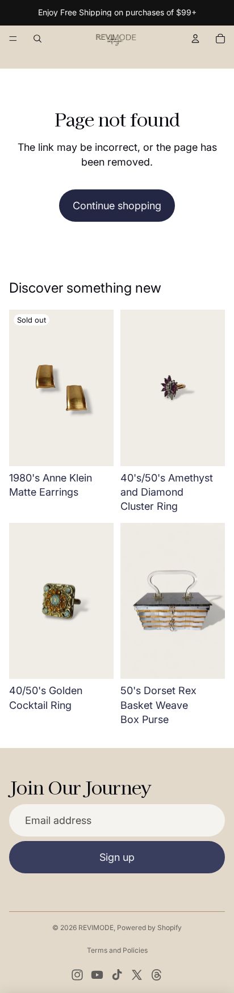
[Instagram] (77, 975)
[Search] (37, 38)
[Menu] (13, 39)
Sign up (117, 857)
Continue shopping (117, 206)
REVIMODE (96, 927)
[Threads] (157, 975)
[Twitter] (137, 975)
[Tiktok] (117, 975)
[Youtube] (97, 975)
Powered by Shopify (149, 927)
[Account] (195, 38)
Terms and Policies (117, 950)
